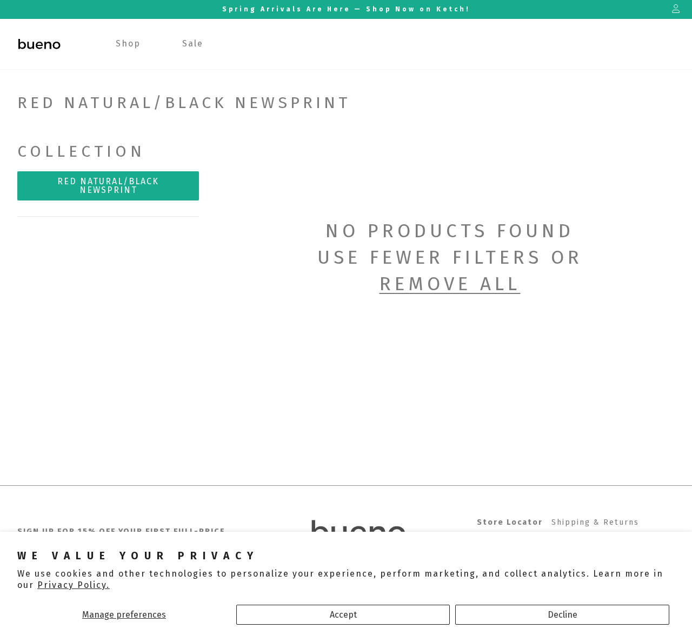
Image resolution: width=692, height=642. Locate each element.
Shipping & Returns (595, 522)
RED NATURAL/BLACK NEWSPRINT (108, 185)
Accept (343, 615)
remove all (450, 283)
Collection (81, 151)
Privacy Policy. (73, 585)
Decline (562, 615)
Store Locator (510, 522)
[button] (128, 44)
